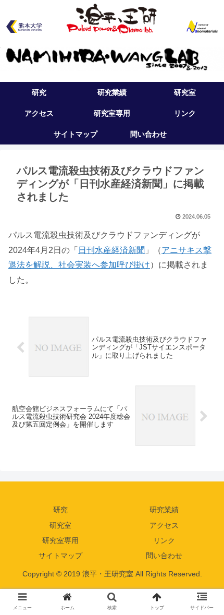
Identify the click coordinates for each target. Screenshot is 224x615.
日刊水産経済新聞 (111, 250)
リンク (164, 540)
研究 (60, 509)
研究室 (60, 525)
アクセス (164, 525)
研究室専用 (60, 540)
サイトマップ (60, 555)
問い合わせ (164, 555)
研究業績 (164, 509)
